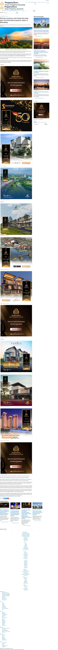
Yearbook (3, 646)
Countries (25, 575)
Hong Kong (25, 555)
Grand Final (26, 567)
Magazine (11, 10)
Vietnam (25, 566)
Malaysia (36, 36)
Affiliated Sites (24, 532)
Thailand (25, 565)
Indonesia (25, 560)
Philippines (24, 525)
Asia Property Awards (5, 508)
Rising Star (25, 570)
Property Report (4, 645)
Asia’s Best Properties (38, 77)
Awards (24, 551)
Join (2, 602)
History (3, 605)
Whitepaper (15, 10)
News (26, 525)
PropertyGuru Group (25, 533)
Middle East (26, 561)
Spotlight (24, 569)
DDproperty (26, 538)
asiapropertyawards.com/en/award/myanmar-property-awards (10, 496)
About (1, 601)
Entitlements (4, 606)
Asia (35, 77)
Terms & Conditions (26, 549)
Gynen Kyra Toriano (5, 16)
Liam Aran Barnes (40, 28)
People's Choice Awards (26, 574)
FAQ (25, 550)
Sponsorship (4, 607)
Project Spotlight (25, 573)
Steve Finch (39, 49)
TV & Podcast (4, 642)
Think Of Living (25, 539)
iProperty (25, 537)
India (25, 558)
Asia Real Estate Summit (26, 534)
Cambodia (25, 553)
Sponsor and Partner (35, 3)
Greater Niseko (25, 557)
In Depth (38, 36)
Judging (3, 604)
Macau (26, 556)
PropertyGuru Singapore (26, 535)
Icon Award (25, 572)
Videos (3, 644)
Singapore (25, 564)
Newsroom (4, 10)
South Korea (36, 57)
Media (1, 641)
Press (6, 10)
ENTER (47, 0)
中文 (47, 2)
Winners (8, 10)
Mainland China (25, 554)
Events (3, 603)
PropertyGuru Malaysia (25, 536)
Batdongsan (26, 540)
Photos (3, 643)
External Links (19, 10)
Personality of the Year (25, 571)
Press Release (29, 525)
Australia (25, 552)
